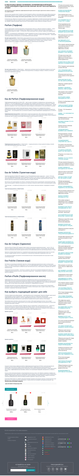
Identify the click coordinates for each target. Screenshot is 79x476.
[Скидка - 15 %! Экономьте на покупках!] (66, 110)
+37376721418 (62, 439)
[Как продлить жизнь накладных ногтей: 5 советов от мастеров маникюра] (66, 93)
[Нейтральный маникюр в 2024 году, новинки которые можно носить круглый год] (66, 349)
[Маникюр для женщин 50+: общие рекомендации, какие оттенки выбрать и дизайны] (66, 340)
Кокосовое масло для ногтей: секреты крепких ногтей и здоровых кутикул (66, 81)
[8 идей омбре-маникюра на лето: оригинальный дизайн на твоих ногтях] (66, 238)
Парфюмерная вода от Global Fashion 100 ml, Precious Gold (12, 135)
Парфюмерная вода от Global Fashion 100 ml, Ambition (26, 358)
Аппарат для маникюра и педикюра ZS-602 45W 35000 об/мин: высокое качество (65, 187)
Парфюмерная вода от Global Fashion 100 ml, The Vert (12, 358)
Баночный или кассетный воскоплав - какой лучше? (65, 215)
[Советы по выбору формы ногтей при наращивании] (66, 102)
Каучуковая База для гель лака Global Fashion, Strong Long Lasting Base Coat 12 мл (25, 410)
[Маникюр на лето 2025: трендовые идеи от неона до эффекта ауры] (66, 312)
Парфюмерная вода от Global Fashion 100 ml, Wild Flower (26, 135)
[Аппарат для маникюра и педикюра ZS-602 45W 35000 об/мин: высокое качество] (66, 182)
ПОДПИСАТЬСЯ (31, 470)
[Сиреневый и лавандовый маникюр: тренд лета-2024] (66, 257)
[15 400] (61, 468)
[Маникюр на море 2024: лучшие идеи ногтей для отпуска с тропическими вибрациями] (66, 220)
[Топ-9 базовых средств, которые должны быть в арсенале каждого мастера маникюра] (66, 284)
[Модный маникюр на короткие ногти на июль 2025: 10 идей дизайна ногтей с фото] (66, 367)
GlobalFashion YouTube (49, 437)
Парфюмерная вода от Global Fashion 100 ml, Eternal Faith (12, 164)
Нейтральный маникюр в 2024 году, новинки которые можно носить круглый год (66, 354)
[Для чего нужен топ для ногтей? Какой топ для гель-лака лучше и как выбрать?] (66, 173)
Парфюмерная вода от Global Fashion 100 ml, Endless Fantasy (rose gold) (26, 330)
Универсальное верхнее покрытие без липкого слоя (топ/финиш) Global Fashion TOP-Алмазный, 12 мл (11, 410)
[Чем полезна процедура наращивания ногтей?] (66, 358)
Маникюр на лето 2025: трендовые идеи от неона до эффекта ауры (65, 317)
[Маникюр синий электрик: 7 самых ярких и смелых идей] (66, 330)
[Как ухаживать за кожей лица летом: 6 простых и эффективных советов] (66, 266)
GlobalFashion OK (48, 439)
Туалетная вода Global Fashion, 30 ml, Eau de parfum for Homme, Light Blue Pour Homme (12, 235)
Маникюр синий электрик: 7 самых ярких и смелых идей (66, 334)
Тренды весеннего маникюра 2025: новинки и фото (65, 131)
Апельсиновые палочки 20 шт (39, 410)
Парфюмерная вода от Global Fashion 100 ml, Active (40, 358)
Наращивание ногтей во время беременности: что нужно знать (65, 280)
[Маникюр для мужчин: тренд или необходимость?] (66, 229)
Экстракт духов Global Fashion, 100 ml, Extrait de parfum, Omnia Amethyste (12, 60)
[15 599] (48, 468)
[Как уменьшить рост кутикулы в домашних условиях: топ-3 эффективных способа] (66, 36)
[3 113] (52, 468)
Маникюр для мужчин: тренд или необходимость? (66, 233)
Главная (6, 1)
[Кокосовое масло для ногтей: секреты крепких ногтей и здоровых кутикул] (66, 76)
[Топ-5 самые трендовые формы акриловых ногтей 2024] (66, 293)
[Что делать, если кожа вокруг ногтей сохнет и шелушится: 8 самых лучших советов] (66, 146)
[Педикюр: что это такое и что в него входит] (66, 154)
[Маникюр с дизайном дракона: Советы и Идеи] (66, 84)
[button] (22, 57)
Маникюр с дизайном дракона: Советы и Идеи (65, 88)
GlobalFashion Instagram (49, 442)
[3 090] (65, 468)
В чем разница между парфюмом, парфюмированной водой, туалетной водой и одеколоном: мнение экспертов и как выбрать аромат (40, 1)
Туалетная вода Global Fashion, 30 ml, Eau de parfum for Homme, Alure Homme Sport (26, 235)
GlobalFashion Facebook (49, 444)
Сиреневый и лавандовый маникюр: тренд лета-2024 (65, 261)
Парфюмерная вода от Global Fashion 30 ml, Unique (40, 135)
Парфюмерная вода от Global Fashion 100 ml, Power (26, 164)
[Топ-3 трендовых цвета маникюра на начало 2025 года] (66, 67)
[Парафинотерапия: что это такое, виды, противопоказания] (66, 118)
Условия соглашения (12, 440)
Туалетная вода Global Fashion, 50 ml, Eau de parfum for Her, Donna (40, 207)
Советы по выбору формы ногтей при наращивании (65, 106)
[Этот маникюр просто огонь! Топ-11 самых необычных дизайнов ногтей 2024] (66, 16)
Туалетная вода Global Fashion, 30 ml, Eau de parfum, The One (26, 207)
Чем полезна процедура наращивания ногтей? (65, 361)
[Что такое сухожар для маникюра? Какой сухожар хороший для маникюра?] (66, 322)
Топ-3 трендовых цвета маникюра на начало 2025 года (65, 71)
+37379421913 (62, 447)
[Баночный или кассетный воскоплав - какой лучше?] (66, 211)
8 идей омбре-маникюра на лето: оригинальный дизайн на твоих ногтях (66, 243)
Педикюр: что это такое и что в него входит (65, 158)
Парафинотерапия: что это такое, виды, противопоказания (65, 122)
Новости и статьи (12, 1)
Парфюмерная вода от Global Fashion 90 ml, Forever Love (40, 330)
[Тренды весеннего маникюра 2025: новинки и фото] (66, 126)
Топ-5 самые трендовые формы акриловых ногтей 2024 (65, 297)
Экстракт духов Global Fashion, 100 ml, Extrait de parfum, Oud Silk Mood (12, 90)
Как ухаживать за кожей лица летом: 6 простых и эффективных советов (65, 271)
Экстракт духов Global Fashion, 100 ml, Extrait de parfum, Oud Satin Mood (26, 60)
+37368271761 (62, 443)
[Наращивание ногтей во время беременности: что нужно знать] (66, 275)
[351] (57, 468)
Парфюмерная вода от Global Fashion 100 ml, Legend (40, 164)
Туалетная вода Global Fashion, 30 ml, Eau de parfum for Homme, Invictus (40, 235)
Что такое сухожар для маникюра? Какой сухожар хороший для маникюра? (65, 327)
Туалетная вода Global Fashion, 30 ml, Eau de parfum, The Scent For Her (12, 207)
